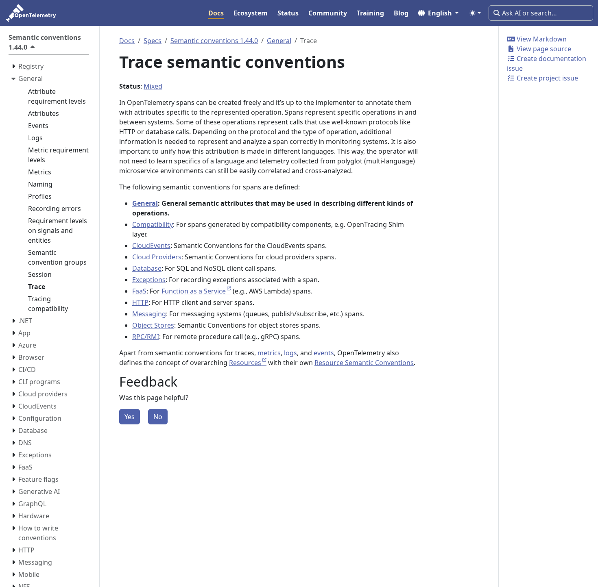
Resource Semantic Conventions (364, 362)
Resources (245, 362)
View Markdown (541, 39)
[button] (438, 13)
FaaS (139, 291)
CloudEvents (151, 245)
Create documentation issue (546, 63)
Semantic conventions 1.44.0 (214, 40)
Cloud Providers (156, 256)
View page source (543, 48)
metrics (269, 352)
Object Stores (153, 325)
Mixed (153, 86)
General (279, 40)
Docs (127, 40)
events (324, 352)
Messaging (149, 313)
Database (147, 268)
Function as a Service (194, 291)
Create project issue (546, 78)
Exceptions (149, 279)
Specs (153, 40)
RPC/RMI (145, 336)
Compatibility (152, 224)
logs (290, 352)
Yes (129, 416)
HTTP (140, 302)
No (157, 416)
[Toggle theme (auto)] (475, 13)
